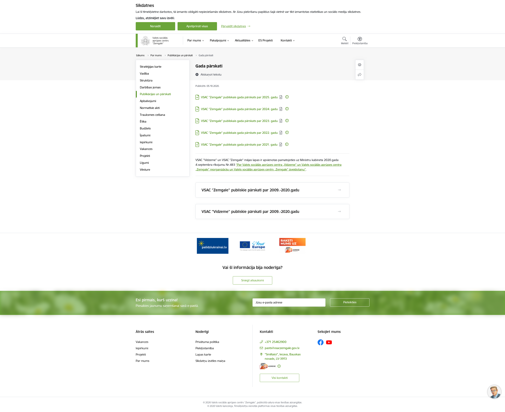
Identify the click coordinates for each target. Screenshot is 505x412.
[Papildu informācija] (287, 96)
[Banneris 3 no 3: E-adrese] (292, 245)
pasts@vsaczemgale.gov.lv (282, 348)
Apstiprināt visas (197, 26)
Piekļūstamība (204, 348)
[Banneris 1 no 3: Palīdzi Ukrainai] (212, 245)
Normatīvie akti (150, 108)
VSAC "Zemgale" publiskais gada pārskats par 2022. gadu (239, 133)
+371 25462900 (275, 342)
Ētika (143, 121)
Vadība (144, 73)
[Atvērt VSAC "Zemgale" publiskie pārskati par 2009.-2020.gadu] (339, 190)
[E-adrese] (268, 366)
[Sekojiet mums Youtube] (329, 342)
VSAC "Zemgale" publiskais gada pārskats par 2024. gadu (239, 109)
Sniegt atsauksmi (252, 280)
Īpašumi (145, 135)
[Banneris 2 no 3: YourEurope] (253, 245)
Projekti (145, 156)
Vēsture (145, 169)
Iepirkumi (146, 142)
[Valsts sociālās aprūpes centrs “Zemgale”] (155, 40)
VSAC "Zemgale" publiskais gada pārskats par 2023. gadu (239, 121)
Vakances (146, 149)
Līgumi (144, 163)
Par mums (142, 361)
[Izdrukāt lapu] (359, 65)
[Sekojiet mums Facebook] (321, 342)
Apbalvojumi (148, 101)
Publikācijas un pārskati (155, 94)
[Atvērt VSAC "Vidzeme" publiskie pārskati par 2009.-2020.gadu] (339, 211)
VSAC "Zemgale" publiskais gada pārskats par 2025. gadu (239, 97)
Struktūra (146, 80)
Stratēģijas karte (150, 66)
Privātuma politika (207, 342)
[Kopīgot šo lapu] (359, 75)
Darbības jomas (150, 87)
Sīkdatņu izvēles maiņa (210, 361)
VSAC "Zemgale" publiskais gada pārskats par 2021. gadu (239, 144)
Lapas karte (203, 354)
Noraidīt (155, 26)
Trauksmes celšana (152, 115)
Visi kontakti (280, 378)
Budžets (145, 128)
